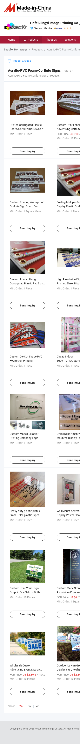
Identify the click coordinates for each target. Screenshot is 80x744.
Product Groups (21, 60)
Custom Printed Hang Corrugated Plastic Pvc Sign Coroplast (26, 283)
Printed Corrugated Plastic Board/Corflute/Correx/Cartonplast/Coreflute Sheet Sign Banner (37, 129)
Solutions (70, 39)
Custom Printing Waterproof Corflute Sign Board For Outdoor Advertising (27, 206)
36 (29, 706)
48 (37, 706)
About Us (51, 39)
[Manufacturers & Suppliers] (28, 7)
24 (21, 706)
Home (11, 39)
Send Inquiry (27, 151)
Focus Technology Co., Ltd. (49, 728)
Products (32, 39)
